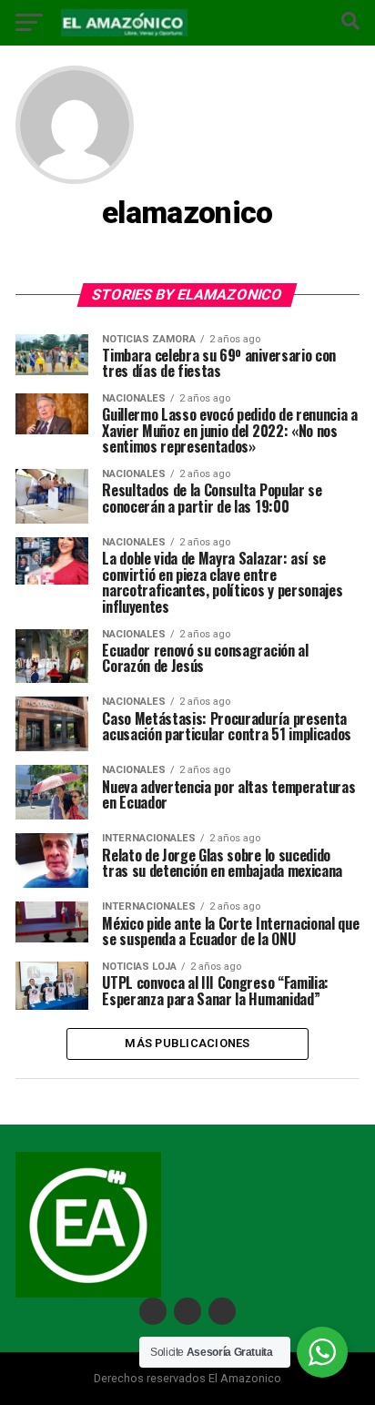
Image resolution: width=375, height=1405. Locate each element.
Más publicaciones (187, 1043)
